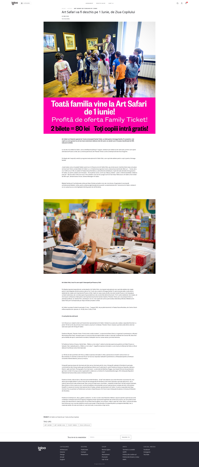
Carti (103, 452)
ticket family (72, 425)
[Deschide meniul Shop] (112, 3)
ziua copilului (85, 425)
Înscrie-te (126, 437)
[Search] (177, 3)
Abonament (89, 3)
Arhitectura (63, 449)
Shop (110, 3)
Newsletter (84, 454)
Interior (62, 452)
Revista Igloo (100, 3)
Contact (83, 452)
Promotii (105, 457)
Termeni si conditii (129, 449)
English (62, 459)
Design (62, 454)
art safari (48, 425)
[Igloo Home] (15, 3)
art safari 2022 (59, 425)
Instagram (147, 452)
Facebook (147, 449)
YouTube (146, 454)
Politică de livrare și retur (131, 457)
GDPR (124, 452)
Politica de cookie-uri (130, 454)
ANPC (124, 459)
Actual (70, 8)
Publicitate (84, 449)
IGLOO (64, 8)
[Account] (181, 3)
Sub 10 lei (105, 459)
